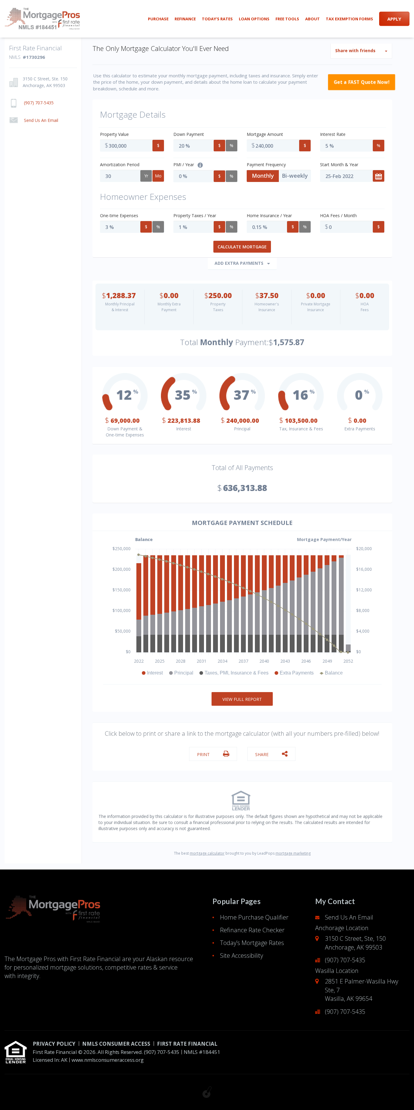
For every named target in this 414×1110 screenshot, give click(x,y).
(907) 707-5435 (345, 960)
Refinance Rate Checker (252, 930)
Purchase (158, 19)
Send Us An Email (349, 917)
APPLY (394, 19)
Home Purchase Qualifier (254, 917)
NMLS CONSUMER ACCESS (116, 1044)
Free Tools (287, 19)
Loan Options (254, 19)
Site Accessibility (241, 955)
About (312, 19)
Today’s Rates (217, 19)
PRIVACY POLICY (54, 1044)
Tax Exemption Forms (349, 19)
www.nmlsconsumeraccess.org (108, 1059)
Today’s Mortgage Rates (252, 943)
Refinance (185, 19)
